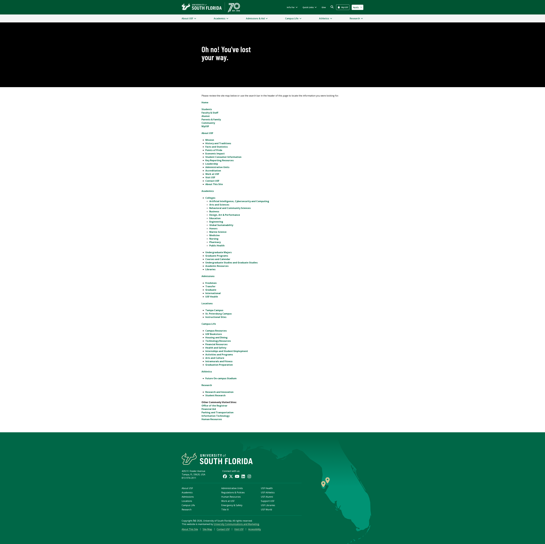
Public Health (217, 245)
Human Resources (212, 419)
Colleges (210, 197)
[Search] (332, 7)
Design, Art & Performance (224, 214)
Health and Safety (215, 347)
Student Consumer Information (223, 157)
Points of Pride (213, 150)
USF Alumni (267, 496)
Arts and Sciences (219, 204)
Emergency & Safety (231, 505)
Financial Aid (209, 409)
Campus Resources (216, 330)
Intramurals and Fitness (218, 361)
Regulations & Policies (233, 492)
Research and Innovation (219, 392)
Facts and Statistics (216, 146)
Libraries (210, 269)
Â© (194, 520)
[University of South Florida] (217, 459)
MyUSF (205, 126)
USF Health (211, 296)
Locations (207, 303)
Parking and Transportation (217, 412)
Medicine (214, 235)
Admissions (208, 276)
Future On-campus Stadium (221, 378)
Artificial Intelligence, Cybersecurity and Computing (239, 201)
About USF (207, 133)
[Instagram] (249, 476)
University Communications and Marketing (236, 524)
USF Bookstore (213, 334)
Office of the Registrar (214, 405)
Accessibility (254, 529)
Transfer (210, 286)
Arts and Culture (214, 357)
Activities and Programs (219, 354)
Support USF (267, 501)
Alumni (206, 116)
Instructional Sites (215, 317)
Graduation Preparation (219, 364)
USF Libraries (268, 505)
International (213, 293)
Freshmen (211, 283)
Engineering (216, 221)
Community (208, 122)
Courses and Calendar (217, 259)
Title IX (225, 509)
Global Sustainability (221, 225)
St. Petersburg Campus (218, 313)
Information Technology (215, 415)
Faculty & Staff (210, 112)
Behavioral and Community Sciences (230, 208)
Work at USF (212, 174)
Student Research (215, 395)
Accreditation (213, 170)
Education (215, 218)
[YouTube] (237, 476)
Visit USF (210, 177)
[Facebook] (224, 476)
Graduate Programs (216, 255)
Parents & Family (211, 119)
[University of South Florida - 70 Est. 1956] (211, 7)
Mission (209, 139)
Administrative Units (217, 167)
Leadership (211, 163)
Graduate (210, 289)
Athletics (207, 371)
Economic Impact (215, 153)
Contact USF (212, 180)
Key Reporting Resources (219, 160)
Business (214, 211)
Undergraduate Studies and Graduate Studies (231, 262)
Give (324, 7)
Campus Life (209, 323)
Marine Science (218, 231)
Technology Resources (218, 340)
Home (205, 102)
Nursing (213, 238)
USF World (266, 509)
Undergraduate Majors (218, 252)
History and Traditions (218, 143)
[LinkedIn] (243, 476)
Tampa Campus (214, 310)
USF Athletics (268, 492)
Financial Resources (216, 344)
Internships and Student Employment (226, 351)
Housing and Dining (216, 337)
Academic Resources (217, 266)
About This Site (214, 184)
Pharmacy (215, 242)
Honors (213, 228)
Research (207, 385)
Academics (208, 191)
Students (207, 109)
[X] (231, 476)
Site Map (207, 529)
